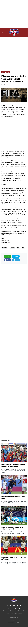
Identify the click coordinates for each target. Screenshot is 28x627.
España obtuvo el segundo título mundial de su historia (13, 465)
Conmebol (12, 247)
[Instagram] (14, 605)
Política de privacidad (19, 611)
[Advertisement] (14, 14)
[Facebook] (11, 605)
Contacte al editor (7, 611)
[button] (2, 32)
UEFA (23, 247)
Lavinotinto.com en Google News (13, 608)
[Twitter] (8, 605)
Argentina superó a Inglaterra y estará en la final (12, 528)
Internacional (5, 72)
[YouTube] (17, 605)
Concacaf (4, 247)
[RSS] (20, 605)
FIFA (18, 247)
